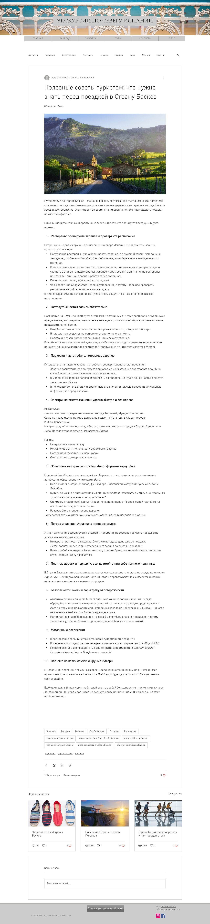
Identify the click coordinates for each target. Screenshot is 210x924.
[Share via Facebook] (45, 765)
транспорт (50, 55)
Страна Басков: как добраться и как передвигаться (157, 834)
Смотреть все (175, 793)
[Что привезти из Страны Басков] (51, 813)
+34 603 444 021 (168, 906)
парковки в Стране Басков (59, 745)
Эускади (114, 731)
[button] (177, 55)
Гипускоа (51, 731)
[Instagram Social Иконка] (158, 916)
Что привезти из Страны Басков (47, 834)
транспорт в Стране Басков (60, 738)
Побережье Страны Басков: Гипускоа (102, 834)
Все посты (33, 55)
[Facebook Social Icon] (163, 916)
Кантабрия (88, 55)
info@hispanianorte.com (168, 909)
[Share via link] (70, 765)
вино (132, 55)
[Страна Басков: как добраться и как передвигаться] (158, 813)
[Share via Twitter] (53, 765)
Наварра (104, 55)
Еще (159, 55)
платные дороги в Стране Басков (94, 745)
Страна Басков (69, 55)
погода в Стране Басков (136, 738)
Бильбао (79, 731)
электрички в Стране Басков (131, 745)
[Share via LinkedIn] (61, 765)
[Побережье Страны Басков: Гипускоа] (105, 813)
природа (119, 55)
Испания (145, 55)
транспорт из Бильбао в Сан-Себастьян (99, 738)
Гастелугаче (130, 731)
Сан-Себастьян (97, 731)
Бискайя (65, 731)
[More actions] (164, 78)
